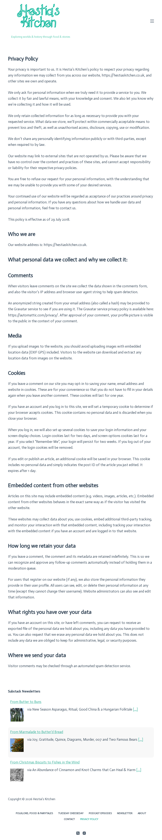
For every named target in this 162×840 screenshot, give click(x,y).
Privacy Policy (89, 819)
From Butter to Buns (25, 702)
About (142, 813)
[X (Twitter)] (78, 833)
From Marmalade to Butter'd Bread (36, 732)
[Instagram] (84, 833)
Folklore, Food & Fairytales (34, 813)
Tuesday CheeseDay (71, 813)
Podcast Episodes (100, 813)
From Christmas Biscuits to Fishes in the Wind (45, 762)
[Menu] (152, 21)
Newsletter (124, 813)
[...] (135, 709)
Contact (69, 819)
